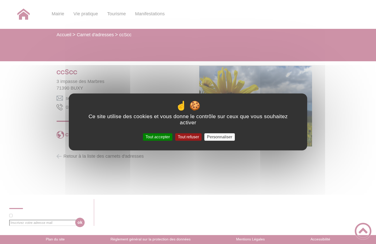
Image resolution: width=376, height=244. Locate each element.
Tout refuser (188, 137)
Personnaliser (219, 137)
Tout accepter (158, 137)
